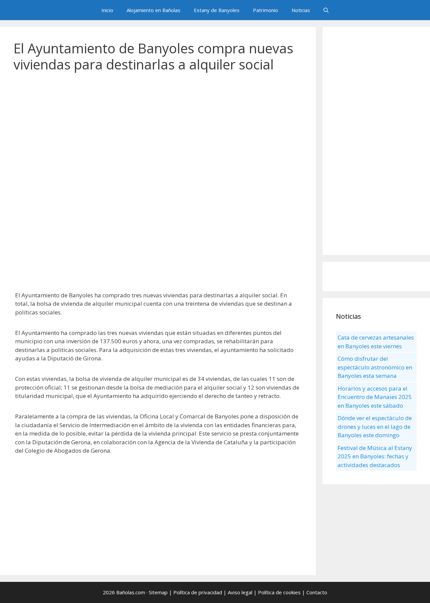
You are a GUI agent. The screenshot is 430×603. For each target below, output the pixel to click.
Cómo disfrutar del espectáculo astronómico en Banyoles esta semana (375, 367)
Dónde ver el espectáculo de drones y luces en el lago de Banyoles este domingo (375, 426)
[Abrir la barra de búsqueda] (326, 10)
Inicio (107, 10)
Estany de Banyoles (217, 10)
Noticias (301, 10)
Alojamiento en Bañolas (153, 10)
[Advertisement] (157, 131)
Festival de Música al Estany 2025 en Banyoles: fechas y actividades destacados (375, 456)
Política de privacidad (197, 592)
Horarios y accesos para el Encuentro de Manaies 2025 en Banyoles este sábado (375, 397)
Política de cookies (279, 592)
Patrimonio (265, 10)
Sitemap (158, 592)
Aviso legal (240, 592)
